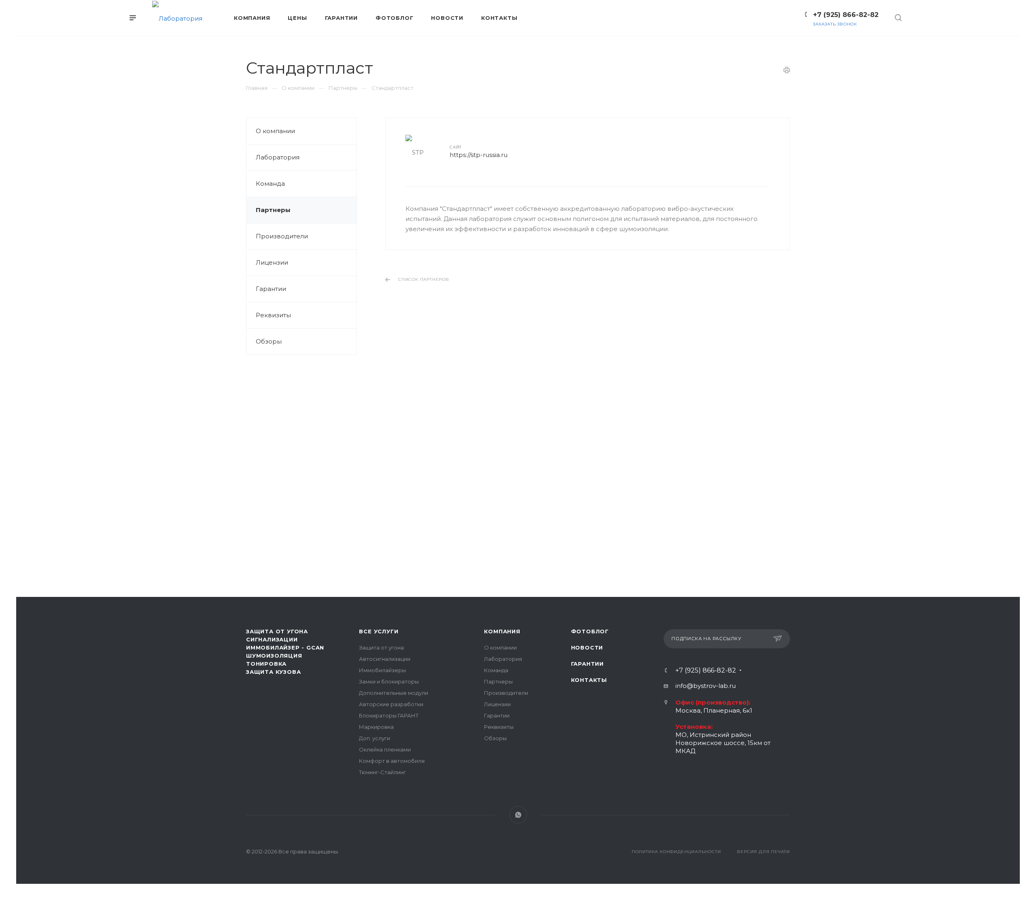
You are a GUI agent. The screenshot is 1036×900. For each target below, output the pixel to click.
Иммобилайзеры (382, 670)
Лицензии (272, 262)
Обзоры (269, 341)
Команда (270, 183)
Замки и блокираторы (389, 681)
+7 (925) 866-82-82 (846, 15)
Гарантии (271, 289)
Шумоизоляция (274, 655)
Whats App (518, 815)
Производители (282, 236)
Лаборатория (277, 157)
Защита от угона (381, 647)
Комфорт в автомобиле (392, 761)
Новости (587, 647)
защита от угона (277, 631)
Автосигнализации (384, 659)
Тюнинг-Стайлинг (382, 772)
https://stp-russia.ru (478, 155)
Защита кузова (273, 672)
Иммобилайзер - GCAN (285, 647)
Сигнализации (272, 639)
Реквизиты (273, 315)
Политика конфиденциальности (676, 851)
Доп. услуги (374, 738)
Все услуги (378, 631)
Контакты (589, 680)
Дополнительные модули (393, 693)
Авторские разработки (391, 704)
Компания (502, 631)
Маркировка (376, 727)
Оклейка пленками (385, 749)
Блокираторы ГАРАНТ (388, 715)
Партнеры (273, 210)
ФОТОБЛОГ (590, 631)
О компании (275, 131)
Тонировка (266, 663)
